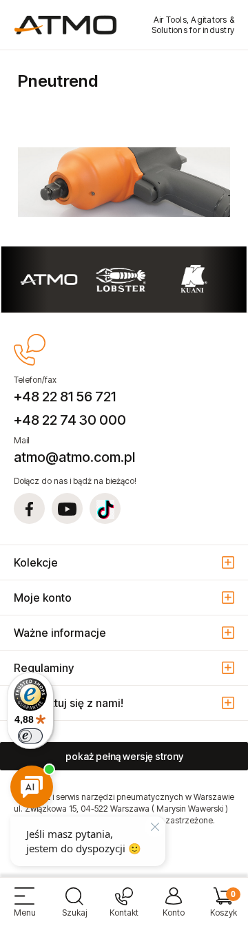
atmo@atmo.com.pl (74, 457)
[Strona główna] (65, 25)
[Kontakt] (124, 907)
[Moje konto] (173, 907)
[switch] (30, 736)
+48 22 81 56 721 (65, 396)
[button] (25, 907)
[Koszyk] (223, 907)
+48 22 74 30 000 (70, 420)
